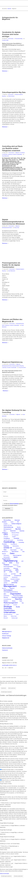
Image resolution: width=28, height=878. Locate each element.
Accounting (7, 520)
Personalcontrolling (18, 38)
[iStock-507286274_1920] (12, 311)
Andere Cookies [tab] (3, 849)
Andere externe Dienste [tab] (5, 806)
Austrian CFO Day (8, 525)
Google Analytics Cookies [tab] (6, 783)
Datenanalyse (6, 555)
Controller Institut (5, 40)
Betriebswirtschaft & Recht (7, 227)
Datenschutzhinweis (14, 503)
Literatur (5, 582)
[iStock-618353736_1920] (12, 255)
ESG (10, 563)
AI (18, 522)
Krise (5, 579)
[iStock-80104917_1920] (12, 354)
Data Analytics (13, 549)
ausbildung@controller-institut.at (9, 665)
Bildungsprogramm (7, 631)
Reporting (18, 599)
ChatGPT (14, 536)
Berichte (19, 527)
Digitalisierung (10, 560)
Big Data (18, 529)
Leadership (7, 581)
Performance (6, 595)
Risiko (21, 601)
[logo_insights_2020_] (11, 3)
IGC (17, 572)
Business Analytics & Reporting (18, 365)
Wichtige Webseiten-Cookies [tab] (6, 723)
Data (5, 550)
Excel (17, 563)
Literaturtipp (14, 582)
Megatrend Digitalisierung (12, 362)
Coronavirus (16, 546)
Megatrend (12, 588)
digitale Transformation (10, 558)
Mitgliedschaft (5, 638)
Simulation (15, 604)
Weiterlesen (4, 71)
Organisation (15, 593)
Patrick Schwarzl (11, 96)
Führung (15, 568)
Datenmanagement (17, 555)
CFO (6, 534)
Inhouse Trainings (6, 635)
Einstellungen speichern (6, 876)
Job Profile (13, 574)
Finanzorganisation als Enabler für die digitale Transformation (11, 265)
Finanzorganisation (8, 566)
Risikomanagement (11, 602)
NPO (5, 594)
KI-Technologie (7, 575)
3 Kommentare (12, 323)
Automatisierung (8, 527)
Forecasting (6, 568)
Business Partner (15, 532)
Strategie (8, 606)
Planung (6, 597)
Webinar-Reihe (14, 616)
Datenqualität (7, 557)
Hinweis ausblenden (18, 876)
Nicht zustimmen (11, 688)
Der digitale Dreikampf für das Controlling (14, 411)
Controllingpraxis (14, 544)
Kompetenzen (17, 575)
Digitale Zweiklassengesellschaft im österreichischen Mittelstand (13, 221)
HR (4, 572)
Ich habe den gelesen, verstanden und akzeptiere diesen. (12, 504)
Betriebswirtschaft (7, 529)
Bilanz (5, 531)
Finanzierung (15, 564)
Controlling (9, 541)
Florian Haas (16, 227)
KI (20, 573)
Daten (12, 553)
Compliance (7, 538)
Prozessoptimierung (7, 599)
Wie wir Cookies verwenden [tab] (6, 701)
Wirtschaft (6, 618)
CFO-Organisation (15, 534)
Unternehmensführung (8, 614)
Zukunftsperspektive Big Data (14, 92)
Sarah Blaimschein (5, 156)
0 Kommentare (10, 38)
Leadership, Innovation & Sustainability (15, 154)
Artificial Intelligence (16, 523)
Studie (18, 607)
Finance (6, 564)
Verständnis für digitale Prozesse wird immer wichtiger (11, 34)
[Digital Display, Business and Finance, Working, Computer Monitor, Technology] (12, 83)
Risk (23, 603)
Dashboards (18, 548)
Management (10, 586)
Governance (7, 570)
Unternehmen (10, 612)
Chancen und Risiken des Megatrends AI (12, 320)
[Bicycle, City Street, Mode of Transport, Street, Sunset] (12, 211)
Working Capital (15, 618)
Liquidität (16, 581)
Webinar (5, 616)
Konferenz (6, 577)
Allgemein (17, 152)
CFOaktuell (6, 536)
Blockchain (13, 531)
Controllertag (20, 540)
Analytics (5, 523)
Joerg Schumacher (22, 367)
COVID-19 (8, 547)
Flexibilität (19, 566)
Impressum (5, 650)
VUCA (17, 614)
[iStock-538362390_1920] (12, 402)
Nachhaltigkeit (8, 590)
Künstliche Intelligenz (15, 579)
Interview (5, 573)
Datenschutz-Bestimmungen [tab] (6, 867)
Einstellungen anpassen (6, 691)
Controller (16, 538)
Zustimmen (3, 688)
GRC (17, 570)
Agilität (12, 521)
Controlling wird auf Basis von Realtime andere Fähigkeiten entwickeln (12, 148)
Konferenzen (15, 577)
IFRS (10, 572)
